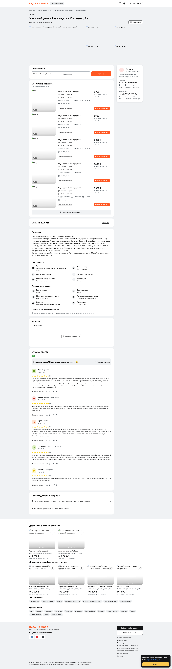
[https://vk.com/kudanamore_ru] (31, 637)
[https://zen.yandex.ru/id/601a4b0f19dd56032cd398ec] (42, 637)
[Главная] (38, 3)
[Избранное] (120, 4)
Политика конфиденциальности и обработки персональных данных (128, 649)
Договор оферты (122, 653)
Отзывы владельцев (124, 637)
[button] (46, 73)
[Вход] (124, 4)
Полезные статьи (122, 640)
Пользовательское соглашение (127, 646)
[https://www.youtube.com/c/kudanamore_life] (37, 637)
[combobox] (57, 3)
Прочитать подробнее (154, 660)
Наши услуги (121, 643)
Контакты (120, 656)
